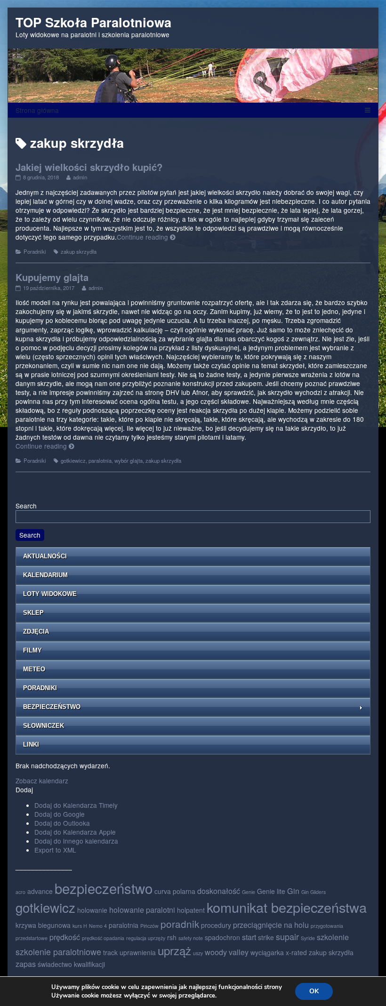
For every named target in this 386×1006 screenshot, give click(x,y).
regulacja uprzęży (145, 938)
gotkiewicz (73, 460)
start (249, 936)
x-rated (296, 952)
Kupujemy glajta (52, 277)
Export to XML (55, 849)
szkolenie (333, 936)
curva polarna (174, 891)
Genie (248, 891)
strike (266, 937)
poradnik (180, 924)
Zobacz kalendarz (42, 780)
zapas (26, 963)
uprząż (174, 950)
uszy (198, 953)
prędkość (64, 936)
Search (26, 505)
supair (287, 936)
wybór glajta (128, 460)
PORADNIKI (40, 688)
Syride (308, 938)
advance (40, 891)
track (110, 952)
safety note (190, 938)
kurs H (79, 925)
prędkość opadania (103, 938)
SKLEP (33, 612)
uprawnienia (138, 952)
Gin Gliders (313, 891)
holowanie (92, 910)
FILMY (32, 650)
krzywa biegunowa (43, 925)
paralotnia (100, 460)
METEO (34, 669)
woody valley (227, 952)
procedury (216, 925)
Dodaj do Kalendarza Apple (75, 832)
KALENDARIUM (45, 575)
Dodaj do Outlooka (62, 823)
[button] (24, 789)
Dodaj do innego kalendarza (76, 840)
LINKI (31, 744)
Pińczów (149, 925)
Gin (293, 890)
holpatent (191, 910)
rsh (172, 937)
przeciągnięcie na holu (271, 924)
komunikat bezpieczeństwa (287, 907)
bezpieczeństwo (104, 888)
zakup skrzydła (78, 251)
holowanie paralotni (142, 909)
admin (79, 177)
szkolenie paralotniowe (58, 951)
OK (314, 991)
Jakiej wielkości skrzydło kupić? (89, 167)
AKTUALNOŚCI (45, 556)
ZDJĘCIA (36, 631)
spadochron (222, 937)
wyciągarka (267, 952)
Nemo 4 (98, 925)
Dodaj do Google (59, 814)
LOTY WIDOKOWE (50, 593)
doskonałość (218, 890)
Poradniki (35, 251)
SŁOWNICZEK (43, 725)
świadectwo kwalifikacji (71, 964)
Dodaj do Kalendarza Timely (76, 805)
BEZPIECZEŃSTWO (51, 706)
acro (20, 891)
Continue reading (146, 236)
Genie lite (271, 891)
